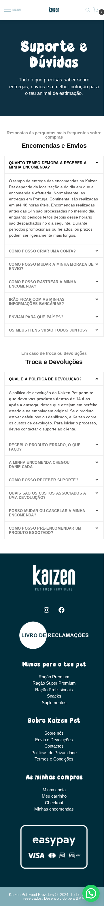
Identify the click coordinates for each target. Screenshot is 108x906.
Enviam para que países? (36, 317)
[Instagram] (46, 610)
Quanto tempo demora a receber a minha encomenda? (47, 165)
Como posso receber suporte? (43, 480)
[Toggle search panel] (88, 10)
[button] (97, 10)
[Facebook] (62, 610)
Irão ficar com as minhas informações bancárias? (37, 301)
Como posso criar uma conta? (42, 251)
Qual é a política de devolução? (45, 379)
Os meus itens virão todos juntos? (48, 330)
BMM (80, 898)
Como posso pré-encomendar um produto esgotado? (45, 530)
